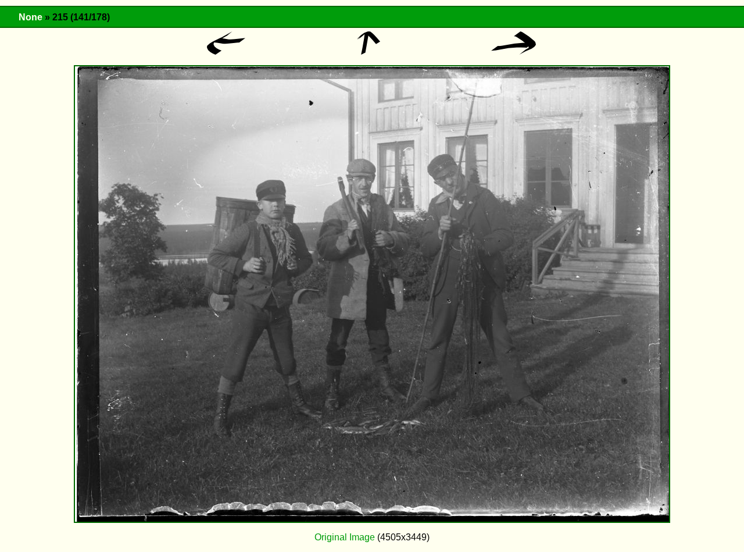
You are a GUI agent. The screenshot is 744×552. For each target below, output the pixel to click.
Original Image (344, 537)
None (30, 17)
